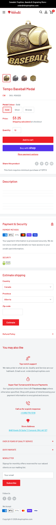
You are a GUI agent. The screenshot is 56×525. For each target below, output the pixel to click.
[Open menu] (4, 12)
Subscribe (11, 483)
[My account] (46, 12)
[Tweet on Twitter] (46, 163)
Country (6, 281)
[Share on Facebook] (37, 163)
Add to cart (28, 139)
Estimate (11, 322)
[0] (51, 12)
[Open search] (40, 12)
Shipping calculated (22, 121)
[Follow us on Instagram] (9, 498)
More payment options (28, 154)
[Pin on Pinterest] (41, 163)
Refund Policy (9, 334)
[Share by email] (51, 163)
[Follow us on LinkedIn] (14, 498)
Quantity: (7, 130)
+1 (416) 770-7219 (28, 412)
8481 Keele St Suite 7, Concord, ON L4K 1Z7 (28, 430)
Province (7, 293)
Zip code (7, 306)
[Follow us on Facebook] (4, 498)
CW (4, 95)
